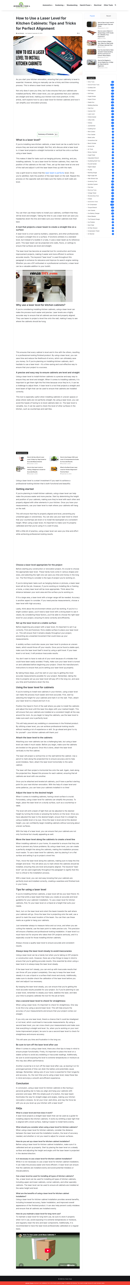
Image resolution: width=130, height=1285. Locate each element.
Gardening (59, 5)
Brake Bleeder (92, 216)
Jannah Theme (29, 1283)
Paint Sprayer (92, 90)
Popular (92, 16)
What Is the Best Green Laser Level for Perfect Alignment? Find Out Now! (68, 470)
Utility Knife (91, 120)
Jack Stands (91, 210)
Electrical (97, 5)
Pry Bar (90, 169)
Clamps (90, 123)
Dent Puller (91, 225)
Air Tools (90, 149)
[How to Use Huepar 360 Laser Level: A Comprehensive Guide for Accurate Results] (54, 458)
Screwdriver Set (92, 140)
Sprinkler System (93, 184)
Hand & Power (85, 5)
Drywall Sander (92, 164)
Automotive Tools (93, 201)
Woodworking (72, 5)
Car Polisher (91, 222)
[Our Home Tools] (21, 5)
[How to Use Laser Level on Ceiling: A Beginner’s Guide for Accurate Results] (21, 469)
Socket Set (91, 146)
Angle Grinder (92, 96)
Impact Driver (92, 99)
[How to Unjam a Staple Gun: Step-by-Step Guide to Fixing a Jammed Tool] (91, 43)
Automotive (47, 5)
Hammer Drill (91, 111)
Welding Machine (93, 105)
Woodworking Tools (93, 196)
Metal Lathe (91, 137)
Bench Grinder (92, 143)
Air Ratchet (91, 234)
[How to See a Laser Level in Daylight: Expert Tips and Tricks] (91, 24)
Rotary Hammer (92, 152)
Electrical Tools (92, 190)
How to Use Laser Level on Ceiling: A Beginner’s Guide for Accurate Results (36, 470)
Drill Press (90, 93)
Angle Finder (91, 155)
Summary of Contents (46, 134)
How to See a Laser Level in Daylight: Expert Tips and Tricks (106, 24)
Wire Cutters (91, 131)
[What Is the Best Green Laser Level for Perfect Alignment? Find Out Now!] (54, 469)
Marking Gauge (92, 172)
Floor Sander (91, 134)
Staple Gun (91, 102)
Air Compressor (92, 204)
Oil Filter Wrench (92, 228)
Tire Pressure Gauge (94, 219)
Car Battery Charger (93, 213)
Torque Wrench (92, 207)
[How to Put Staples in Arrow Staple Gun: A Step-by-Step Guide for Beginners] (91, 62)
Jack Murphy (20, 33)
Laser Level (91, 114)
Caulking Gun (92, 128)
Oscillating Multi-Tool (94, 161)
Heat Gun (90, 108)
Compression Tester (93, 231)
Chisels (90, 199)
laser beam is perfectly (54, 173)
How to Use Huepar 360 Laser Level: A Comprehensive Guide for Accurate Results (69, 459)
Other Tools (108, 5)
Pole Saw (90, 187)
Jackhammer (91, 125)
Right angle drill (92, 175)
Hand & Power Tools (93, 84)
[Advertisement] (48, 118)
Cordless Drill (91, 87)
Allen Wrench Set (93, 178)
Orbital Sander (92, 117)
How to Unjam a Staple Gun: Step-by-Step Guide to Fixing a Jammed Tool (105, 43)
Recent (108, 16)
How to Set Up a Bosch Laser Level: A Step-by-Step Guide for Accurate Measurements (36, 459)
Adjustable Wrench (93, 158)
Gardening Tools (92, 181)
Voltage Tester (92, 193)
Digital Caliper (92, 167)
